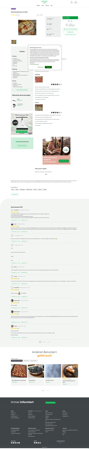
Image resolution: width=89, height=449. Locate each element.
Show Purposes (41, 67)
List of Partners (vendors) (34, 64)
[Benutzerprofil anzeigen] (67, 24)
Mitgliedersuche (66, 416)
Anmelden (30, 412)
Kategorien (13, 414)
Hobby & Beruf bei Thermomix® (51, 425)
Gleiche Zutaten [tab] (34, 360)
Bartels (15, 266)
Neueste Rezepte (14, 416)
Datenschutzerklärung (49, 430)
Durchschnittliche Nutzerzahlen (34, 430)
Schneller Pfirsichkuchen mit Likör (69, 381)
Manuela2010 (16, 287)
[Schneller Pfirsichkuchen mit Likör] (70, 371)
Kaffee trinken (29, 189)
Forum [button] (42, 5)
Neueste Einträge (31, 417)
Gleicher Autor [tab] (26, 360)
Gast (71, 23)
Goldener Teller (17, 300)
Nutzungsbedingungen (15, 430)
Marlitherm (15, 382)
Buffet (17, 189)
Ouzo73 (65, 384)
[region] (45, 57)
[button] (71, 2)
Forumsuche (65, 414)
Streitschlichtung (31, 436)
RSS (63, 434)
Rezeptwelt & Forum (49, 412)
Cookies (46, 431)
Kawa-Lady (32, 382)
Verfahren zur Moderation (15, 433)
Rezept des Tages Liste (15, 417)
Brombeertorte (32, 380)
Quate (48, 382)
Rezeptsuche (13, 412)
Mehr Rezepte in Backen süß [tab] (17, 360)
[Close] (60, 46)
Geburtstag (22, 189)
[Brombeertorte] (36, 371)
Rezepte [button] (38, 5)
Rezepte (46, 417)
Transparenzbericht (31, 431)
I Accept (48, 67)
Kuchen (44, 189)
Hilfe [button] (51, 5)
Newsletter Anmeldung (50, 402)
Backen (40, 189)
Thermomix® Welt (48, 414)
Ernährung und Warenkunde (50, 422)
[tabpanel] (44, 378)
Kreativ (35, 189)
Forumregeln (13, 431)
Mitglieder (47, 416)
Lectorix (15, 276)
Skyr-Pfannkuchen (50, 380)
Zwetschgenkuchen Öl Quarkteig (19, 380)
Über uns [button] (47, 5)
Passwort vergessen (31, 416)
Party (13, 189)
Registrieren (30, 414)
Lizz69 (15, 224)
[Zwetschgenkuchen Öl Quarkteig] (19, 371)
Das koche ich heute (49, 423)
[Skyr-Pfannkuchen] (53, 371)
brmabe (15, 326)
